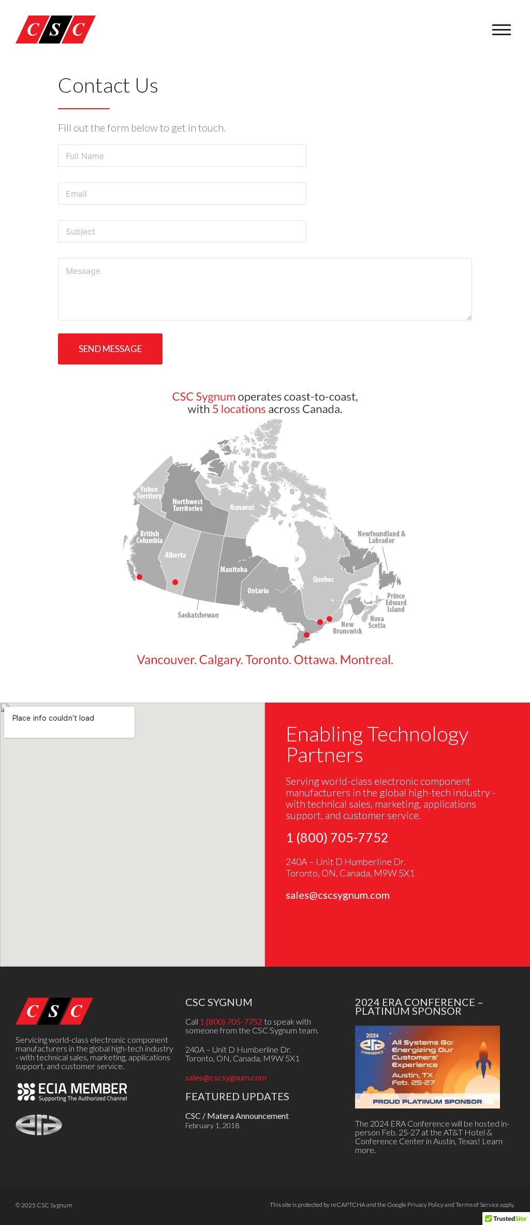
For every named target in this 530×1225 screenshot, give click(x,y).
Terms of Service (477, 1204)
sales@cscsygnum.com (338, 894)
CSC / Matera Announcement (237, 1115)
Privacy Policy (425, 1204)
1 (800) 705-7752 (337, 837)
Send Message (110, 348)
